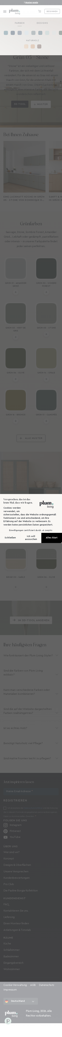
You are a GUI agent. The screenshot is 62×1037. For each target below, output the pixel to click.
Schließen (10, 537)
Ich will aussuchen (31, 538)
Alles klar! (52, 537)
